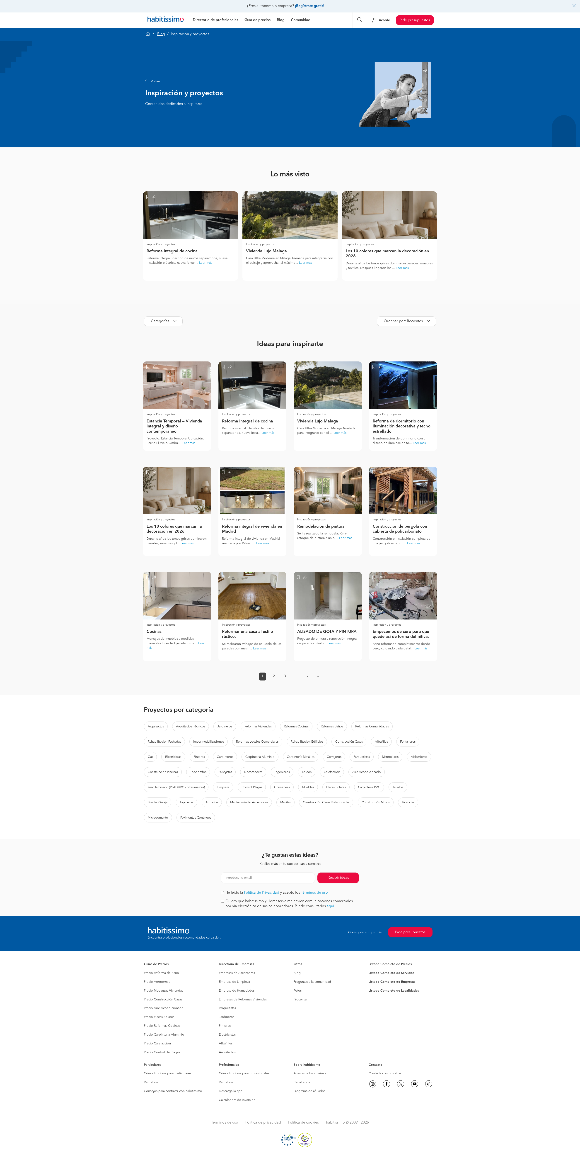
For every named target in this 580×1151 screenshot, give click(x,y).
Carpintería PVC (369, 787)
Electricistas (173, 756)
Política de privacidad (263, 1122)
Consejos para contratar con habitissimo (173, 1091)
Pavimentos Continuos (195, 817)
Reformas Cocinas (296, 726)
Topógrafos (198, 772)
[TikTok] (429, 1084)
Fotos (298, 990)
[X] (400, 1084)
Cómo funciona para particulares (167, 1073)
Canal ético (302, 1082)
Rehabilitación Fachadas (164, 741)
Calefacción (332, 772)
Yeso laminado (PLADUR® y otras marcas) (176, 787)
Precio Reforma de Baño (161, 973)
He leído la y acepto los (276, 893)
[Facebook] (386, 1084)
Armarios (211, 802)
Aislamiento (419, 756)
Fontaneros (408, 741)
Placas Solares (336, 787)
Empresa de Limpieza (234, 981)
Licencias (408, 802)
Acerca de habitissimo (310, 1073)
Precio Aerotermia (157, 981)
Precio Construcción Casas (163, 999)
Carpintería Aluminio (259, 756)
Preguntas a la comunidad (312, 981)
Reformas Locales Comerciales (257, 741)
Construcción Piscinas (163, 772)
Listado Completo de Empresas (392, 981)
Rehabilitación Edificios (307, 741)
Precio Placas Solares (159, 1017)
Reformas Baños (332, 726)
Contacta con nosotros (385, 1073)
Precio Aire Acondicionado (164, 1008)
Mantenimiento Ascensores (249, 802)
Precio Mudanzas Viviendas (163, 990)
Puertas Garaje (157, 802)
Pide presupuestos (415, 20)
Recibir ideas (338, 878)
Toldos (306, 772)
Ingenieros (282, 772)
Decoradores (253, 772)
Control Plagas (252, 787)
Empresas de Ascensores (237, 973)
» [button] (318, 676)
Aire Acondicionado (366, 772)
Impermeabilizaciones (208, 741)
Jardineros (224, 726)
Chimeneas (282, 787)
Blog (161, 34)
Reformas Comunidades (372, 726)
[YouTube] (415, 1084)
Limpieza (223, 787)
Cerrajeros (334, 756)
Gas (150, 756)
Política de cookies (303, 1122)
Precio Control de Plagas (162, 1052)
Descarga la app (230, 1091)
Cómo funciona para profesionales (244, 1073)
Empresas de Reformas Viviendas (243, 999)
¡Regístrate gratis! (309, 6)
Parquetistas (361, 756)
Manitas (285, 802)
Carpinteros (225, 756)
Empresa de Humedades (236, 990)
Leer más (205, 262)
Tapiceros (186, 802)
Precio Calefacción (157, 1043)
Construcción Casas (348, 741)
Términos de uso (314, 893)
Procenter (300, 999)
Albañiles (381, 741)
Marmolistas (390, 756)
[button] (250, 81)
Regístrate (151, 1082)
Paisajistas (225, 772)
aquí (330, 906)
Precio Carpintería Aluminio (164, 1034)
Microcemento (158, 817)
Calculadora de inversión (237, 1100)
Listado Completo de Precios (390, 964)
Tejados (397, 787)
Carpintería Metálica (300, 756)
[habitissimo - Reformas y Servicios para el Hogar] (165, 20)
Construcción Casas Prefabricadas (326, 802)
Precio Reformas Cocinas (162, 1025)
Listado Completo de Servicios (391, 973)
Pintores (199, 756)
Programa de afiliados (309, 1091)
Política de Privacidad (261, 893)
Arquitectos (156, 726)
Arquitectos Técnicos (190, 726)
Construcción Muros (376, 802)
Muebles (308, 787)
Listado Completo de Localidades (394, 990)
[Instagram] (373, 1084)
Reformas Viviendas (258, 726)
